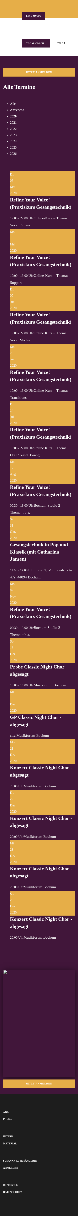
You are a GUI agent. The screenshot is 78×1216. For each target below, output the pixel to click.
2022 (13, 129)
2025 (13, 147)
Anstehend (17, 110)
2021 (13, 122)
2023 (13, 135)
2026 (13, 153)
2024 (13, 141)
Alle (13, 103)
